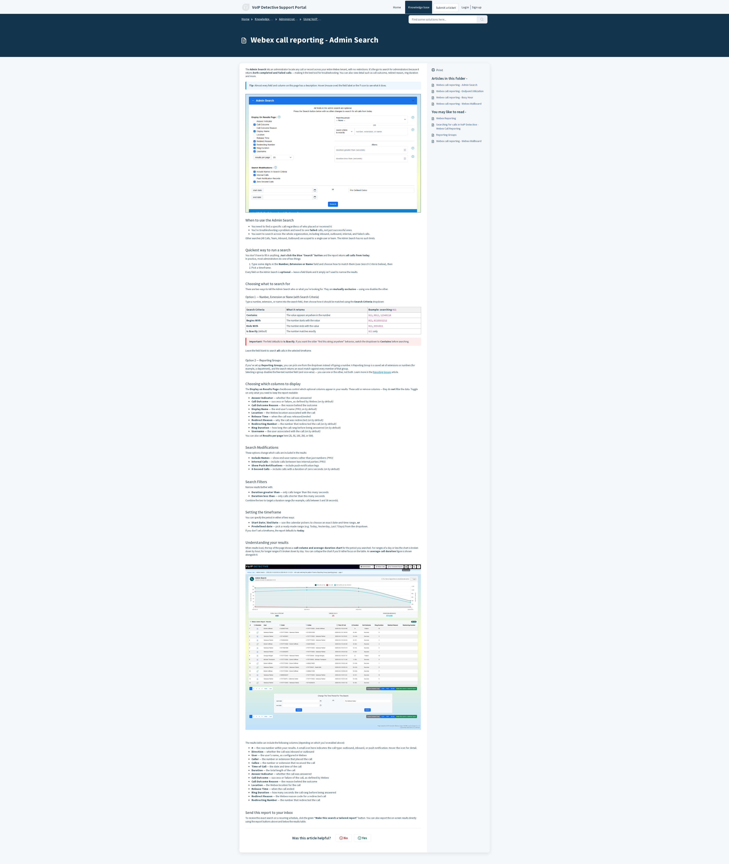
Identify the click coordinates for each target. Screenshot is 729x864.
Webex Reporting (446, 118)
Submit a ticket (446, 7)
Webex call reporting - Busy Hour (454, 97)
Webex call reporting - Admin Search (456, 85)
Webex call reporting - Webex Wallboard (458, 103)
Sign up (476, 7)
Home (397, 7)
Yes (364, 838)
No (346, 838)
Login (465, 7)
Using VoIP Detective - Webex (322, 19)
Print (439, 70)
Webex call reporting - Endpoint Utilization (460, 91)
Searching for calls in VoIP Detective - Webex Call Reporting (457, 126)
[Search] (482, 19)
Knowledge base (418, 7)
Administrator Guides (293, 19)
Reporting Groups (382, 372)
